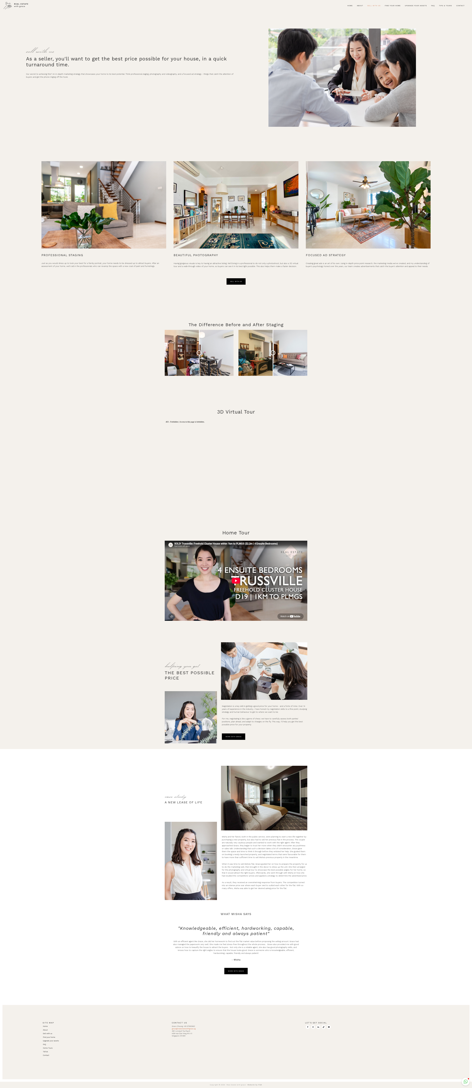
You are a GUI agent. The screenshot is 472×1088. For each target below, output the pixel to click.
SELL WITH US (236, 281)
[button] (469, 3)
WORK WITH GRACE (234, 736)
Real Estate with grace (16, 5)
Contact (46, 1055)
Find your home (49, 1037)
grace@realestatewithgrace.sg (184, 1029)
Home (45, 1026)
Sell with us (47, 1033)
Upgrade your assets (51, 1041)
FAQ (44, 1044)
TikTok (45, 1052)
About (45, 1030)
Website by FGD (255, 1085)
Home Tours (48, 1048)
